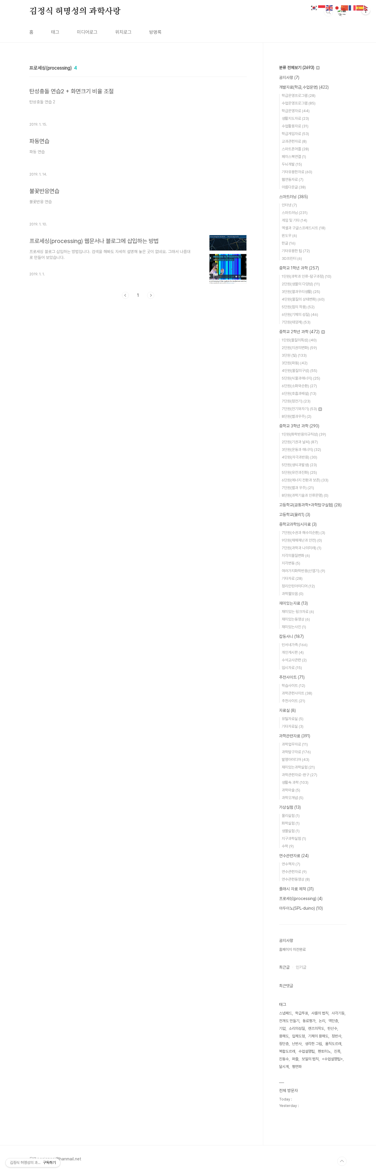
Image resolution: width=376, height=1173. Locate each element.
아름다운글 (294, 187)
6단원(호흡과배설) (299, 393)
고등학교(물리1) (294, 514)
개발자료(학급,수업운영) (304, 87)
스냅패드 (285, 1013)
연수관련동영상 (296, 879)
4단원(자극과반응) (299, 457)
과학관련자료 (294, 736)
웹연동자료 (292, 179)
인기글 (301, 967)
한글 (289, 243)
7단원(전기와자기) (299, 409)
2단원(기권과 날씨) (300, 442)
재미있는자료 (293, 603)
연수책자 (291, 864)
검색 (328, 11)
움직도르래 (333, 1043)
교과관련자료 (294, 141)
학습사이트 (293, 685)
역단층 (333, 1021)
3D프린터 (292, 258)
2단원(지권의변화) (299, 348)
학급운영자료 (296, 111)
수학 (288, 846)
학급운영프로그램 (298, 95)
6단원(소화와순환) (299, 386)
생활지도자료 (295, 118)
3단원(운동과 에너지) (301, 449)
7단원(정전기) (296, 401)
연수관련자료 (294, 855)
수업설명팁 (306, 1051)
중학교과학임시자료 (298, 524)
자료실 (287, 710)
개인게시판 (293, 652)
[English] (329, 7)
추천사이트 (292, 677)
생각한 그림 (313, 1043)
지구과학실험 (294, 838)
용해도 (284, 1036)
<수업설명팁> (332, 1059)
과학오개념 (292, 798)
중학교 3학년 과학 (299, 426)
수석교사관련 (294, 660)
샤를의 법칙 (319, 1013)
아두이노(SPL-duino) (301, 908)
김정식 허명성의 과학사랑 (74, 11)
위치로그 (123, 32)
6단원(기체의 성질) (300, 314)
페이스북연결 (294, 156)
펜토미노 (324, 1051)
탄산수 (332, 1028)
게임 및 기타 (294, 220)
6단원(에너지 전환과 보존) (305, 480)
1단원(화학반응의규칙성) (304, 434)
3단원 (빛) (294, 355)
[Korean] (314, 7)
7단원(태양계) (296, 322)
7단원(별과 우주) (298, 488)
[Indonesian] (322, 7)
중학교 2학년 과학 (299, 331)
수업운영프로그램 (298, 103)
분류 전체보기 (296, 67)
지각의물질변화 (296, 555)
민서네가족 (295, 645)
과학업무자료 (295, 744)
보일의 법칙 (310, 1059)
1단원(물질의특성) (299, 340)
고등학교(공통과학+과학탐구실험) (310, 505)
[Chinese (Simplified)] (345, 7)
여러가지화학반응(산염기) (303, 571)
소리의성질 (297, 1028)
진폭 (337, 1051)
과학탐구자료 (296, 752)
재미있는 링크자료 (298, 611)
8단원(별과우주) (296, 416)
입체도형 (298, 1036)
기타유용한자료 (297, 172)
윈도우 (289, 235)
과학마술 (291, 790)
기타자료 (292, 578)
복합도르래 (287, 1051)
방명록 (155, 32)
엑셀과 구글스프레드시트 (303, 228)
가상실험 (290, 807)
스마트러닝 (293, 196)
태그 (55, 32)
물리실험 (291, 815)
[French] (352, 7)
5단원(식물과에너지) (301, 378)
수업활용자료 (295, 126)
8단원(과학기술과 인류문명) (305, 495)
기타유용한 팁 (296, 251)
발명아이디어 (295, 759)
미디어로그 (87, 32)
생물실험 (291, 831)
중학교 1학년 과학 (299, 268)
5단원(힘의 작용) (298, 307)
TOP (342, 1161)
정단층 (284, 1043)
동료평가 (309, 1021)
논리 (322, 1021)
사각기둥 (338, 1013)
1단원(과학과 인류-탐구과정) (306, 276)
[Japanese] (337, 7)
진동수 (284, 1059)
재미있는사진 (294, 627)
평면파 (297, 1066)
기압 (282, 1028)
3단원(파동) (295, 363)
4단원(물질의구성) (299, 370)
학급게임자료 (295, 134)
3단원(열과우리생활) (301, 291)
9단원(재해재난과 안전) (302, 540)
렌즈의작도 (316, 1028)
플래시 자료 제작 (296, 889)
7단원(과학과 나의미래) (301, 548)
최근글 (284, 967)
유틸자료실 (292, 719)
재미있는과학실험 (298, 767)
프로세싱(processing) (301, 898)
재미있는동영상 (296, 619)
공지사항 (289, 77)
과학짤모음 (292, 593)
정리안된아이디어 (298, 586)
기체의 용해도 (318, 1036)
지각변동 (291, 563)
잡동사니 (291, 636)
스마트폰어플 (295, 149)
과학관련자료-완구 (299, 775)
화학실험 (291, 823)
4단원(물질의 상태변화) (303, 299)
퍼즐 (295, 1059)
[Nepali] (368, 7)
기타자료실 (292, 726)
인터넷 (289, 205)
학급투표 (301, 1013)
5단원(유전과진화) (299, 472)
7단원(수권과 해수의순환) (303, 532)
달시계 (284, 1066)
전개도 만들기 (289, 1021)
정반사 (336, 1036)
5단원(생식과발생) (299, 465)
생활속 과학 (295, 782)
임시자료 (292, 667)
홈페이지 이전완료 (292, 949)
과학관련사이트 (297, 693)
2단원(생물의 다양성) (301, 284)
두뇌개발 (292, 164)
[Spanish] (360, 7)
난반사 (297, 1043)
